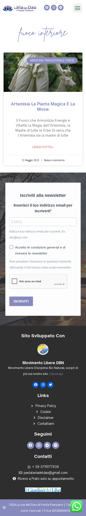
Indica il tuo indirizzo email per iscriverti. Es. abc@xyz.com (37, 234)
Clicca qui (56, 374)
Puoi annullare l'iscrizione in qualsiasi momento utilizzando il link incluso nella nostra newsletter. (40, 264)
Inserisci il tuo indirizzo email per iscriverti (43, 208)
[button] (77, 8)
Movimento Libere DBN (43, 363)
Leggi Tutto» (43, 147)
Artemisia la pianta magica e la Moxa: (43, 106)
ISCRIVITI (21, 301)
